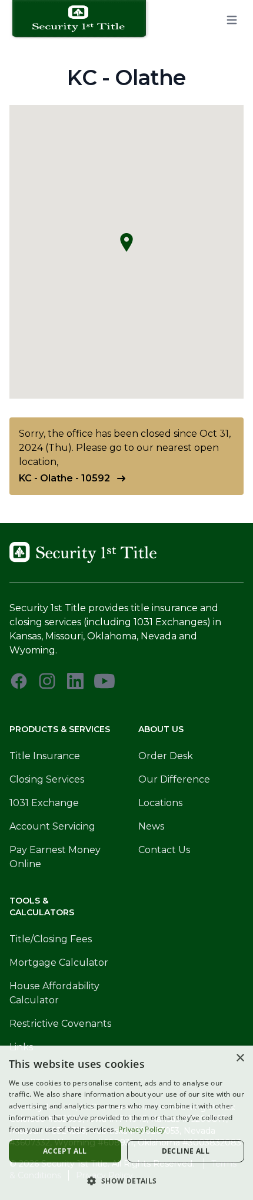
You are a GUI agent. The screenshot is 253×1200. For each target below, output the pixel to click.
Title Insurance (44, 755)
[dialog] (126, 1123)
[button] (126, 1180)
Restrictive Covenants (60, 1023)
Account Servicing (52, 826)
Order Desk (165, 755)
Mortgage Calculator (58, 962)
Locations (160, 802)
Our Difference (174, 779)
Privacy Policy (141, 1129)
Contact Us (164, 849)
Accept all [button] (65, 1151)
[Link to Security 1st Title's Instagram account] (47, 681)
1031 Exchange (44, 802)
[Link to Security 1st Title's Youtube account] (104, 681)
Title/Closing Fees (50, 939)
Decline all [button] (185, 1151)
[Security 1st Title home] (83, 20)
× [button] (239, 1058)
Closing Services (46, 779)
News (151, 826)
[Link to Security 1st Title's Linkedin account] (75, 681)
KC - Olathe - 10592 (64, 478)
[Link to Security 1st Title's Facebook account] (18, 681)
